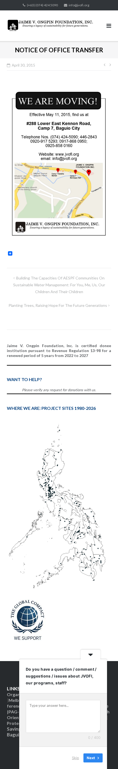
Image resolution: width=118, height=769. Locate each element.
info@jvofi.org (79, 5)
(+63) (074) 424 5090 (42, 5)
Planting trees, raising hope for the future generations (58, 305)
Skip (75, 758)
